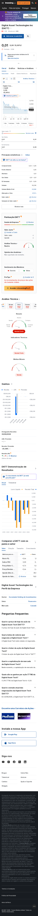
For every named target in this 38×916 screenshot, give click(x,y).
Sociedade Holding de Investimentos (22, 597)
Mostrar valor (30, 133)
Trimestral (12, 483)
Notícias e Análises (26, 68)
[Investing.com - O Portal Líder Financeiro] (10, 3)
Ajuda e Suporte (26, 781)
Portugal (25, 8)
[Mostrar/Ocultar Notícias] (14, 79)
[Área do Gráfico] (7, 79)
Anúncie (23, 777)
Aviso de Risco (6, 902)
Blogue (4, 773)
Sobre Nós (24, 773)
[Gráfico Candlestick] (4, 79)
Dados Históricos (22, 73)
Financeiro (32, 601)
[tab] (11, 306)
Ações (4, 8)
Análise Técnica (10, 299)
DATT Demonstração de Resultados (14, 468)
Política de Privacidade (9, 895)
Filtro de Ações (14, 8)
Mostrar (23, 576)
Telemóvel (5, 777)
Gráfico (12, 68)
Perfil (12, 73)
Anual (4, 483)
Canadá (33, 606)
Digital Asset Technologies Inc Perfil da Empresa (17, 587)
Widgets (4, 786)
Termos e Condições (8, 889)
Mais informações (13, 58)
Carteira (4, 781)
